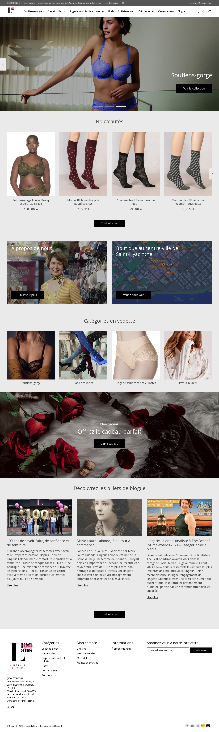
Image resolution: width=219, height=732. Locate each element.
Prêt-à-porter (146, 11)
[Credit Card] (198, 726)
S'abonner (200, 650)
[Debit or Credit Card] (208, 726)
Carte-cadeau (166, 11)
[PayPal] (203, 726)
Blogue (181, 11)
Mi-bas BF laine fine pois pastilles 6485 (83, 201)
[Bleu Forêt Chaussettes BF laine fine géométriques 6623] (188, 164)
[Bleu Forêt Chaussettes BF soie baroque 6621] (136, 164)
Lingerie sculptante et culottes (86, 11)
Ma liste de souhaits (87, 662)
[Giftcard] (192, 726)
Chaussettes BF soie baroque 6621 (136, 201)
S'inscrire (81, 648)
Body (111, 11)
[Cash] (187, 726)
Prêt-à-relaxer (126, 11)
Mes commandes (86, 653)
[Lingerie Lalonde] (11, 11)
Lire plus (12, 585)
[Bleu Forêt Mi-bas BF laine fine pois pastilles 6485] (83, 164)
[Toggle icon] (197, 11)
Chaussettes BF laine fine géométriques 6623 (188, 201)
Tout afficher (109, 223)
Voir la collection (194, 88)
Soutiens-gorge (31, 383)
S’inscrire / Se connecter (200, 3)
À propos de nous (121, 648)
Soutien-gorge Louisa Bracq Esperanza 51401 (31, 201)
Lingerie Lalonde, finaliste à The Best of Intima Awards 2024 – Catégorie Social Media (178, 544)
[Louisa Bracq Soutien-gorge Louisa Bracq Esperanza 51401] (31, 164)
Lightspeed (57, 726)
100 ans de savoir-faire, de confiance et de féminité (38, 542)
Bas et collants (56, 11)
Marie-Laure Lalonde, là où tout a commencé (103, 542)
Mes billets (82, 658)
